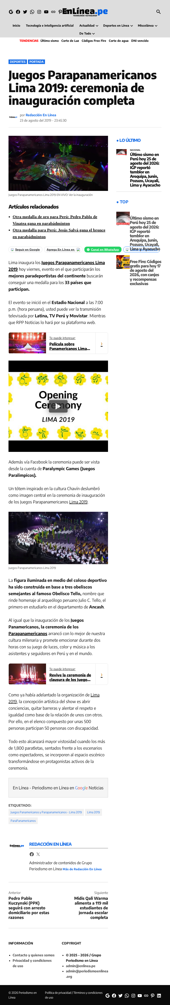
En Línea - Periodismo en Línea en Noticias (58, 787)
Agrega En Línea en (61, 249)
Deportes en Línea (116, 25)
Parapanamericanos (27, 633)
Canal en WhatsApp (105, 249)
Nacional (135, 150)
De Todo (85, 33)
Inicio (16, 25)
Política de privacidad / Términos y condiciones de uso (73, 995)
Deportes (18, 61)
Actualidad (87, 25)
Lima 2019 (78, 501)
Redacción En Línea (41, 115)
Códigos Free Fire (94, 40)
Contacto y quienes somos (34, 955)
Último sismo (49, 40)
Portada (36, 61)
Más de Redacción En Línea (82, 869)
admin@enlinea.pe (80, 966)
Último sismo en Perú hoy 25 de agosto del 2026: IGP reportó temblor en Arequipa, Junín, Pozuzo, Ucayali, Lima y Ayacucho (145, 170)
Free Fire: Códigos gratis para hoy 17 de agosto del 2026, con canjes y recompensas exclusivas (145, 272)
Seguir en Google (27, 249)
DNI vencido (139, 40)
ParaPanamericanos (23, 820)
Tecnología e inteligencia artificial (50, 25)
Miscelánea (146, 25)
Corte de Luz (70, 40)
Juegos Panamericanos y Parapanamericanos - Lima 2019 (46, 812)
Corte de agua (119, 40)
